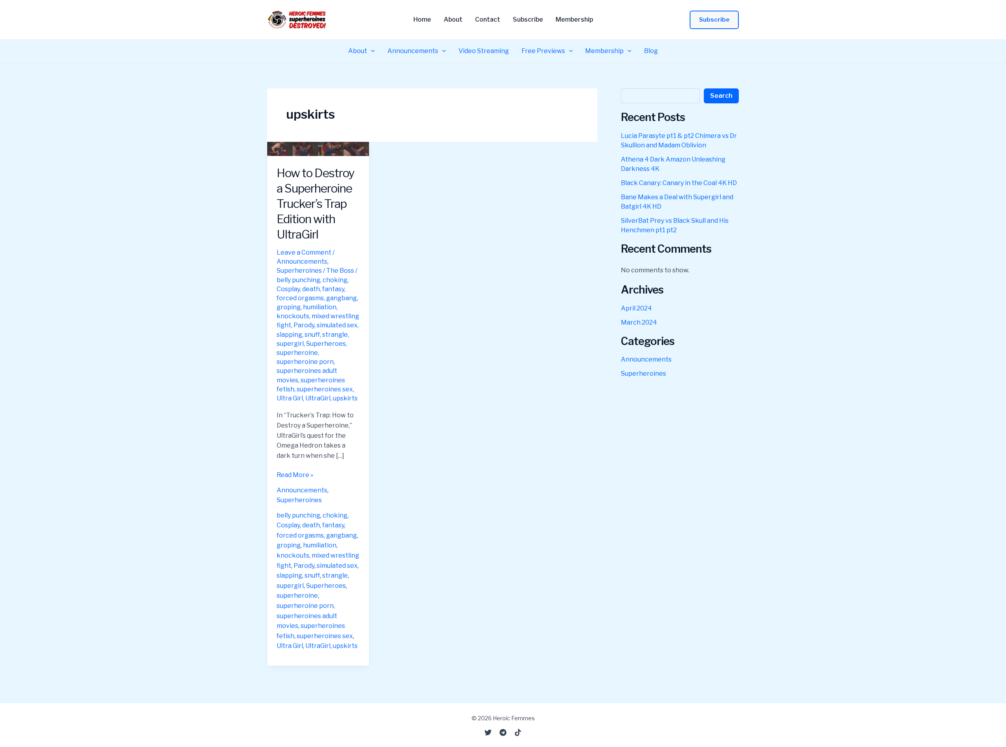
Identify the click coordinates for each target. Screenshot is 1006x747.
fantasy (333, 289)
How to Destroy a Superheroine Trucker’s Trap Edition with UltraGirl (315, 203)
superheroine (297, 352)
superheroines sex (325, 389)
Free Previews (543, 51)
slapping (289, 334)
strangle (335, 334)
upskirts (345, 398)
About (453, 20)
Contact (487, 20)
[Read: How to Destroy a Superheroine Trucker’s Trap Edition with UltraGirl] (318, 148)
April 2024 (636, 308)
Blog (651, 51)
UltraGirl (317, 398)
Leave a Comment (304, 252)
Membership (574, 20)
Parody (304, 325)
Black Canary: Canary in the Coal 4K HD (679, 183)
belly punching (298, 280)
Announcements (412, 51)
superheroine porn (305, 361)
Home (422, 20)
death (311, 289)
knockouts (293, 316)
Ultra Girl (290, 398)
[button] (714, 20)
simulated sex (337, 325)
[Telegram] (503, 732)
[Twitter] (488, 732)
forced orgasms (300, 298)
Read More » (295, 475)
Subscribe (528, 20)
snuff (312, 334)
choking (335, 280)
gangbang (341, 298)
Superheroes (326, 343)
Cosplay (288, 289)
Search (721, 95)
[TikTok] (517, 732)
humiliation (319, 307)
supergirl (290, 343)
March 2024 (639, 322)
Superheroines (299, 270)
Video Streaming (484, 51)
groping (289, 307)
